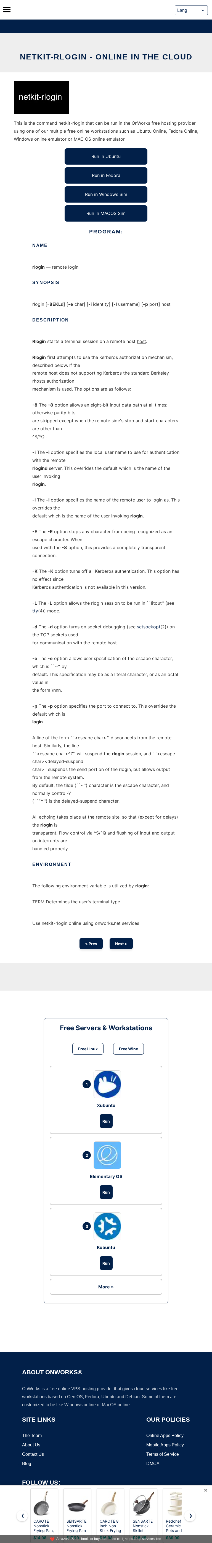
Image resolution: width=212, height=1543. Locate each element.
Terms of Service (162, 1454)
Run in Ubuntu (106, 156)
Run (106, 1121)
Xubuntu (106, 1105)
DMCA (153, 1463)
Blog (26, 1463)
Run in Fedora (106, 175)
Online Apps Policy (165, 1435)
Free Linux (88, 1048)
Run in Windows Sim (106, 194)
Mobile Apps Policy (165, 1445)
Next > (121, 943)
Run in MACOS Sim (106, 213)
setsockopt (148, 626)
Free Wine (128, 1048)
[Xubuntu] (109, 1084)
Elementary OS (106, 1176)
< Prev (91, 943)
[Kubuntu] (109, 1226)
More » (106, 1287)
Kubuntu (106, 1247)
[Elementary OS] (109, 1155)
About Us (31, 1445)
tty (35, 611)
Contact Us (33, 1454)
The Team (32, 1435)
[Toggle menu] (7, 10)
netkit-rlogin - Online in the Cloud (106, 57)
